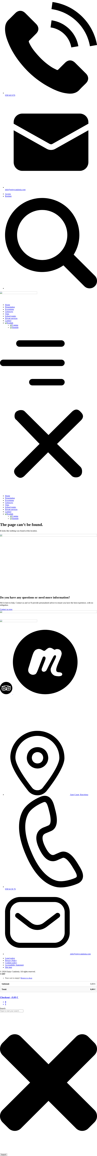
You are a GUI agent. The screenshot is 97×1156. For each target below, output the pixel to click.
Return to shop (26, 978)
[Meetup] (45, 693)
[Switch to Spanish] (53, 327)
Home (7, 305)
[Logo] (18, 293)
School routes (10, 316)
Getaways (9, 311)
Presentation (10, 307)
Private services (11, 318)
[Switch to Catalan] (53, 325)
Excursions (9, 309)
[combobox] (11, 1011)
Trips (7, 314)
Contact (8, 321)
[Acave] (48, 728)
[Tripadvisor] (6, 693)
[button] (48, 412)
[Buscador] (51, 288)
